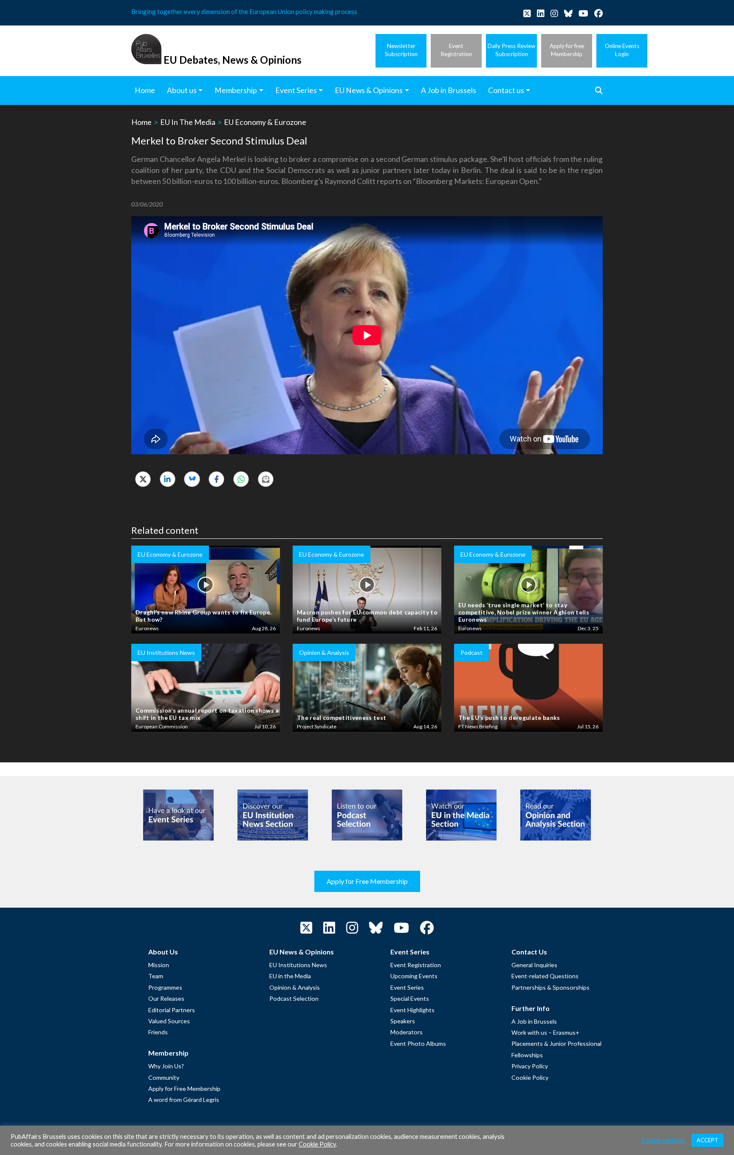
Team (155, 975)
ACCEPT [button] (707, 1140)
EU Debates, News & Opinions (233, 60)
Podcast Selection (294, 998)
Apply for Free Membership (367, 881)
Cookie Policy (529, 1077)
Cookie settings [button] (663, 1140)
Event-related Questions (545, 975)
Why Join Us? (166, 1066)
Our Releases (166, 998)
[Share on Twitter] (143, 479)
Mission (158, 964)
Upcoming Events (414, 975)
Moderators (406, 1032)
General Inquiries (534, 964)
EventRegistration (456, 49)
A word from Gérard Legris (183, 1099)
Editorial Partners (171, 1009)
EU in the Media (290, 975)
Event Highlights (412, 1009)
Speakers (402, 1021)
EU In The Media (187, 122)
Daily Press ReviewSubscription (511, 49)
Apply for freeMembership (567, 49)
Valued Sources (169, 1021)
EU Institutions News (298, 964)
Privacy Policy (529, 1066)
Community (163, 1077)
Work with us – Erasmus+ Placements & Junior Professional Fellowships (556, 1044)
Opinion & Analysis (294, 987)
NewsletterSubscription (401, 49)
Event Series (407, 987)
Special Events (409, 998)
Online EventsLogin (622, 49)
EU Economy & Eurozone (265, 122)
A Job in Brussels (534, 1021)
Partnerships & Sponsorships (550, 987)
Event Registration (415, 964)
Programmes (165, 987)
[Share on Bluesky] (192, 479)
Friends (158, 1032)
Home (141, 122)
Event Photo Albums (418, 1043)
